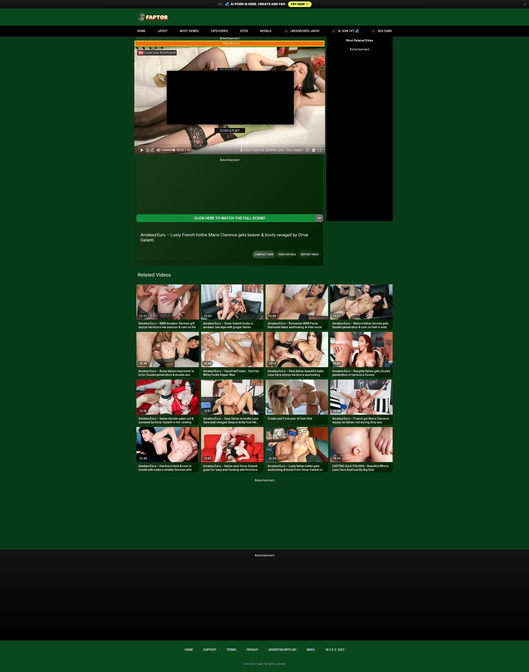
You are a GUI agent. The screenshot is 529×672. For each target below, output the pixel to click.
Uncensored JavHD (302, 31)
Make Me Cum (231, 43)
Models (266, 31)
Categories (219, 31)
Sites (244, 31)
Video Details (287, 254)
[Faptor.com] (153, 17)
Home (141, 31)
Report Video (310, 254)
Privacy (252, 649)
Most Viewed (189, 31)
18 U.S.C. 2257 (334, 649)
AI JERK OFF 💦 (345, 31)
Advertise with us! (282, 649)
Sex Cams (382, 31)
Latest (163, 31)
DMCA (311, 649)
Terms (231, 649)
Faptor (259, 664)
